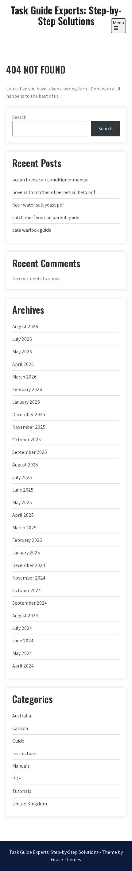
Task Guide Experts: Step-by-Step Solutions (66, 15)
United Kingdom (29, 804)
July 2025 (22, 477)
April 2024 (23, 666)
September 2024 (29, 603)
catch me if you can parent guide (45, 217)
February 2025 (27, 540)
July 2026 (22, 339)
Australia (21, 716)
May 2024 (22, 653)
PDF (16, 778)
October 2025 (26, 439)
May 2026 (22, 351)
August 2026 (25, 326)
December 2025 (28, 414)
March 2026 (24, 377)
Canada (20, 728)
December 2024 (28, 565)
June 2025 (22, 490)
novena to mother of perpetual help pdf (53, 192)
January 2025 (26, 553)
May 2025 (22, 502)
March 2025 (24, 527)
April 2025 (23, 515)
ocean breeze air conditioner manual (50, 180)
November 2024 (28, 578)
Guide (18, 741)
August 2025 (25, 465)
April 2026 (23, 364)
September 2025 (29, 452)
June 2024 (22, 640)
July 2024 (22, 628)
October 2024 (26, 590)
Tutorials (21, 791)
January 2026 (26, 402)
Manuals (21, 766)
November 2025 (28, 427)
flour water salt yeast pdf (38, 205)
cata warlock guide (31, 230)
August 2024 (25, 615)
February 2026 (27, 389)
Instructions (24, 753)
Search (19, 117)
